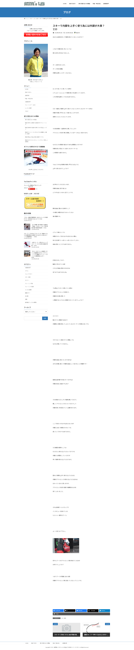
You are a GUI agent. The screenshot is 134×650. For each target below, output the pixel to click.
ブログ (26, 111)
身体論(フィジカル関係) (31, 302)
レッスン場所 (28, 108)
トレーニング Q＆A (30, 105)
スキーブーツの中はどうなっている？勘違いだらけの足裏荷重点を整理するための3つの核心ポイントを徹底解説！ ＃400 (36, 235)
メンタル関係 (28, 289)
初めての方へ (28, 92)
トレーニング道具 (29, 286)
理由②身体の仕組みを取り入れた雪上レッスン (36, 128)
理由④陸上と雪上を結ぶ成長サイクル (34, 137)
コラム (26, 270)
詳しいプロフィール (36, 81)
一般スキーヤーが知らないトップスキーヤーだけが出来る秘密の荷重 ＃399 (39, 244)
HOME (26, 89)
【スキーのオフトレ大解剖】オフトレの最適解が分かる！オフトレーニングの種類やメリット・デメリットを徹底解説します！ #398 (39, 254)
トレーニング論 (29, 283)
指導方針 (27, 95)
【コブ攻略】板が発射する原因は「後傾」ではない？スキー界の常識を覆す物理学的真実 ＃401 (39, 226)
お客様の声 (27, 101)
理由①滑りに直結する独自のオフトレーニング (36, 123)
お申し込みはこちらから (36, 169)
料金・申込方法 (29, 98)
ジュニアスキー (29, 274)
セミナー (27, 280)
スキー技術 (63, 618)
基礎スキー (27, 293)
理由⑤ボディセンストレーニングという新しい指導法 (36, 140)
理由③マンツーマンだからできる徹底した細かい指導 (36, 133)
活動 (26, 299)
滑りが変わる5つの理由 (31, 119)
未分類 (26, 296)
